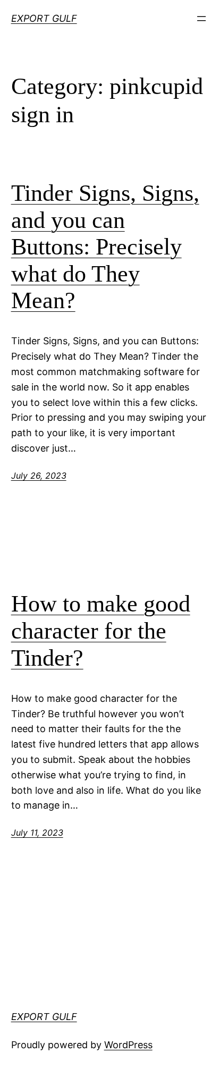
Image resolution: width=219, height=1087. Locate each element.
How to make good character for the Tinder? (100, 630)
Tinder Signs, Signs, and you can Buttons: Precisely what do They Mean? (105, 246)
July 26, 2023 (38, 475)
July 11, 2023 (37, 832)
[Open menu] (201, 18)
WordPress (128, 1044)
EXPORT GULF (44, 18)
